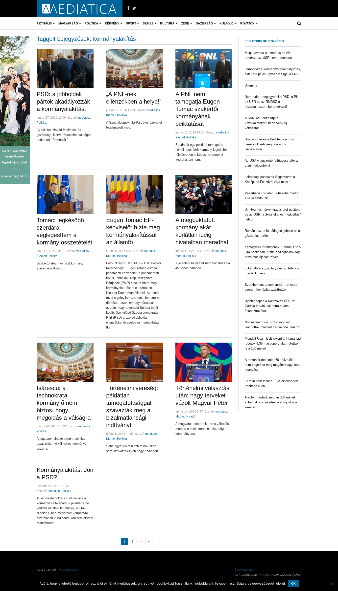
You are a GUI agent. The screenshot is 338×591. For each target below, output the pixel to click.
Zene (185, 23)
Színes (148, 23)
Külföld (226, 23)
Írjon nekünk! (244, 570)
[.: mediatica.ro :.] (80, 8)
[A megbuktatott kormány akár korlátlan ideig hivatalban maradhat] (203, 194)
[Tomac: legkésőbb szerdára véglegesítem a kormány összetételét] (65, 194)
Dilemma (251, 85)
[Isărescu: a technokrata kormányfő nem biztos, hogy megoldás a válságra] (65, 362)
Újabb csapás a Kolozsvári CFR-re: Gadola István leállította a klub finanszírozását (270, 306)
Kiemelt (111, 115)
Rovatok (247, 23)
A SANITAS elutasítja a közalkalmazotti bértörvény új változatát (266, 123)
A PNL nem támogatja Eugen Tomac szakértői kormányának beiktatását (197, 109)
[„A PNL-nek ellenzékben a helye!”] (134, 68)
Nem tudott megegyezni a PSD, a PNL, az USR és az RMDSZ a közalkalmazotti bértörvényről (273, 102)
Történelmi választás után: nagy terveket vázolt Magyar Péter (202, 395)
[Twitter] (134, 8)
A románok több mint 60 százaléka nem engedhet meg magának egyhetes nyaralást (272, 365)
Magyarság (68, 23)
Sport (131, 23)
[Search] (299, 23)
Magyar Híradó (185, 416)
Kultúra (167, 23)
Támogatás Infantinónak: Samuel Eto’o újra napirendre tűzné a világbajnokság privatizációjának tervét (273, 252)
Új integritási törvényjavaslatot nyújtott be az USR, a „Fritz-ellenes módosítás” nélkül (273, 214)
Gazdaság (204, 23)
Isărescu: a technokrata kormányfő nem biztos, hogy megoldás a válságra (64, 403)
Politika (91, 23)
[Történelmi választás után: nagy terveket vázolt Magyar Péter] (203, 362)
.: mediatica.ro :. (68, 570)
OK (293, 583)
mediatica (84, 117)
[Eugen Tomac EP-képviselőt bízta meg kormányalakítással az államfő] (134, 194)
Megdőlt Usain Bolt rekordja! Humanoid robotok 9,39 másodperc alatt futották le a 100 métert (273, 343)
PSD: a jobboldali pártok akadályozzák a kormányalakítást (63, 101)
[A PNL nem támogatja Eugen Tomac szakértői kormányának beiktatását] (203, 68)
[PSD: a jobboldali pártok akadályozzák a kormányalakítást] (65, 68)
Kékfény (112, 23)
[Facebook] (128, 8)
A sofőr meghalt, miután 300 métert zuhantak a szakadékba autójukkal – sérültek (271, 402)
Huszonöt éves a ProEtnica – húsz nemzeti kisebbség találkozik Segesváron (270, 144)
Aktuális (44, 23)
